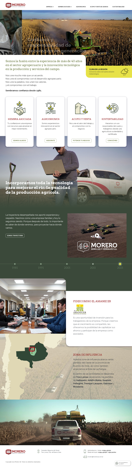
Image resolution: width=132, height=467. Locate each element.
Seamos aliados (19, 140)
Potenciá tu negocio (81, 140)
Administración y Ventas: (99, 450)
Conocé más (112, 140)
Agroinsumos (81, 6)
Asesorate (50, 140)
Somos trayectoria (15, 235)
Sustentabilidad (118, 6)
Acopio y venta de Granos (99, 6)
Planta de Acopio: (102, 452)
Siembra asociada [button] (64, 6)
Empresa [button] (49, 6)
